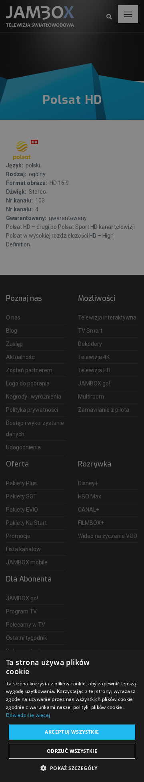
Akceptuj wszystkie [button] (72, 731)
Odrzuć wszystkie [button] (72, 751)
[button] (71, 768)
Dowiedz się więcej (28, 715)
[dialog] (72, 391)
